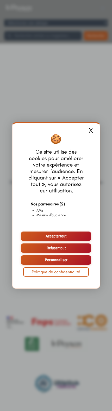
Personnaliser (56, 260)
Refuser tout (56, 248)
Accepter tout (56, 236)
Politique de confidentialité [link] (56, 271)
